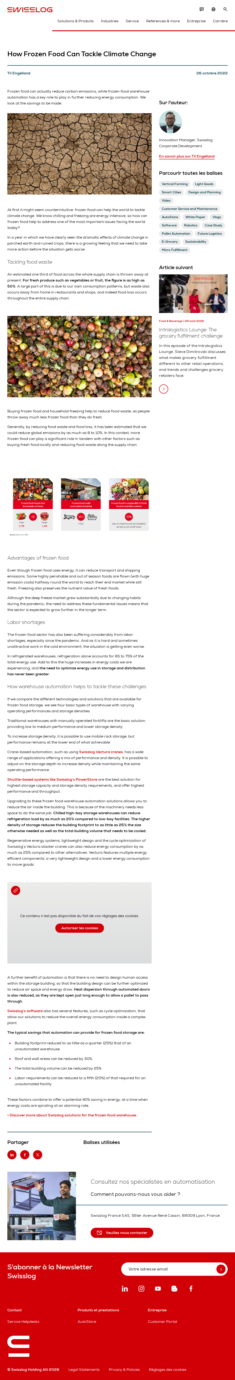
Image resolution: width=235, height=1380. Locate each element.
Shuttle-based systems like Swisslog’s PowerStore (52, 779)
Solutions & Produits (75, 21)
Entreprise (196, 21)
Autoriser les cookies (79, 928)
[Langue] (213, 9)
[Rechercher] (225, 9)
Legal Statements (84, 1369)
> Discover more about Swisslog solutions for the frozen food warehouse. (72, 1115)
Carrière (220, 21)
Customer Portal (162, 1321)
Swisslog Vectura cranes (101, 751)
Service (132, 21)
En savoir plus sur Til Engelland (187, 156)
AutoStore (87, 1321)
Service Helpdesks (23, 1321)
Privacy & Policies (124, 1369)
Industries (109, 21)
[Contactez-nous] (201, 9)
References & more (163, 21)
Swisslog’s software (25, 1010)
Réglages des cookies (167, 1369)
